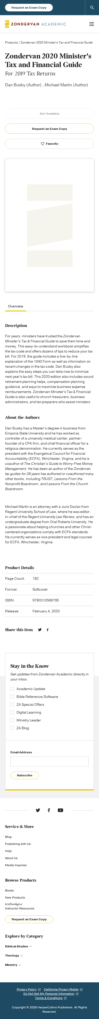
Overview (15, 306)
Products (11, 42)
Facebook (47, 630)
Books (9, 890)
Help (8, 851)
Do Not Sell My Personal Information (48, 994)
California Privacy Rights (61, 989)
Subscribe (24, 775)
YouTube (60, 810)
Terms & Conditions (48, 998)
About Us (11, 858)
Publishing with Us (18, 844)
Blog (8, 837)
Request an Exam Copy (28, 8)
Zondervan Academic (35, 24)
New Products (15, 898)
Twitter (40, 630)
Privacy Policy (27, 989)
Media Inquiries (16, 865)
